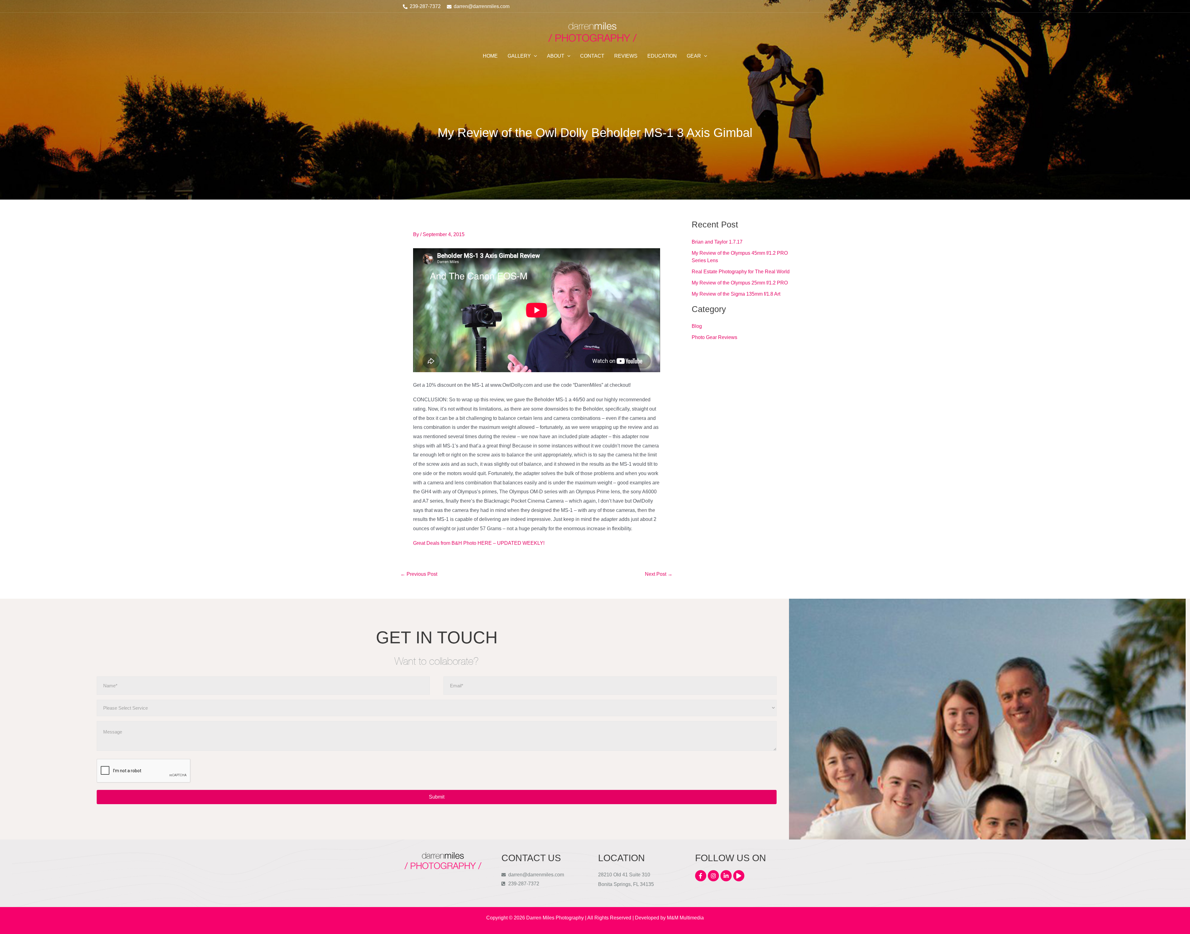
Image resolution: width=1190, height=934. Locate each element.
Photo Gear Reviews (714, 337)
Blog (697, 326)
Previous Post (418, 574)
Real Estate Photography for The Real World (741, 271)
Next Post (658, 574)
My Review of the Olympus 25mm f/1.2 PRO (740, 282)
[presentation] (144, 771)
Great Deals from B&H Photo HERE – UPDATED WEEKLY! (478, 543)
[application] (534, 56)
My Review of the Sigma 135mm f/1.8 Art (736, 294)
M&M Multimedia (685, 917)
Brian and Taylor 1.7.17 (717, 242)
